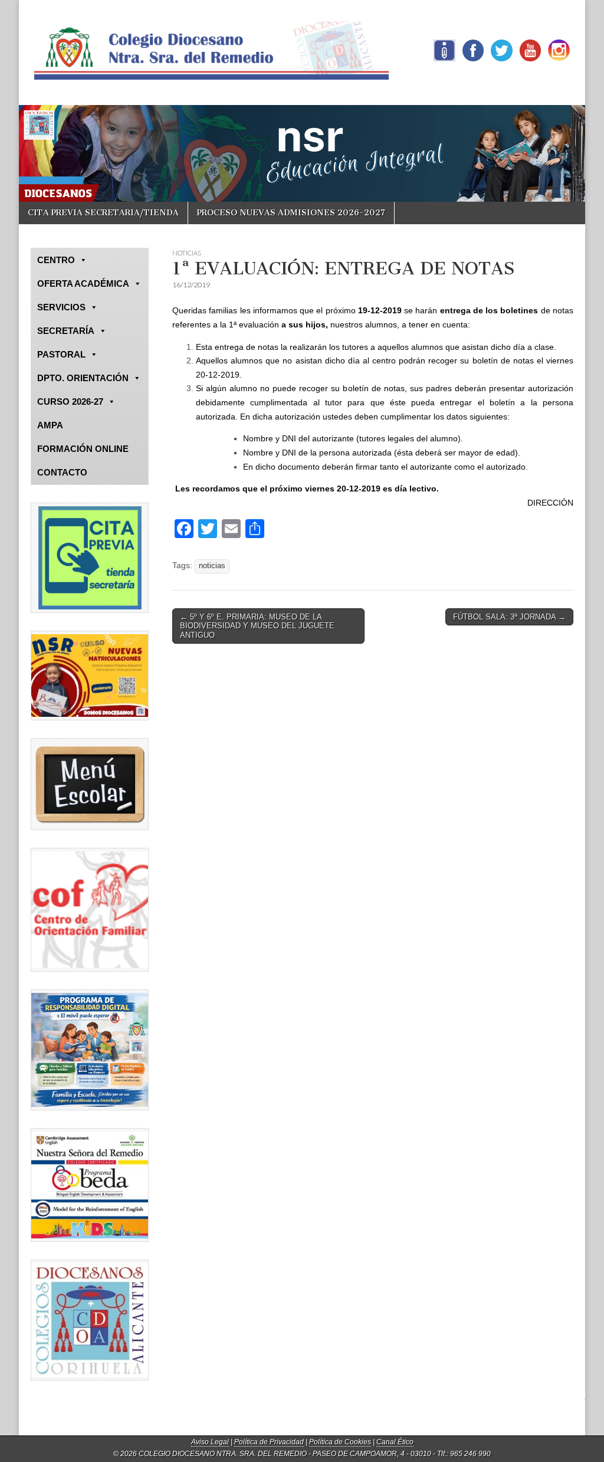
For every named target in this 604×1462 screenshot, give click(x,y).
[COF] (89, 909)
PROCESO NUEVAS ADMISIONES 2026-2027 (291, 213)
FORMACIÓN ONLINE (83, 449)
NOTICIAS (186, 253)
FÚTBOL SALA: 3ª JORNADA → (509, 616)
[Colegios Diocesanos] (89, 1320)
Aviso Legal (210, 1442)
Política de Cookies (340, 1442)
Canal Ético (394, 1442)
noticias (212, 566)
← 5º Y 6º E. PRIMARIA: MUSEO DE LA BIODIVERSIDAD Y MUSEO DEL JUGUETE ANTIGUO (257, 626)
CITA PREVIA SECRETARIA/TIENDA (103, 213)
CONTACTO (62, 472)
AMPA (50, 425)
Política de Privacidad (269, 1442)
